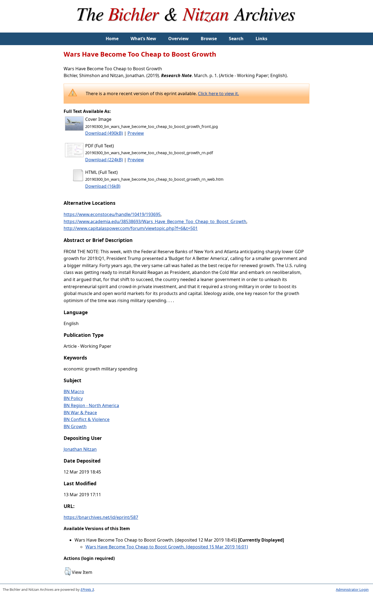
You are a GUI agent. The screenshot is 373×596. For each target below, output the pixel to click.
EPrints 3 (87, 589)
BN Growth (75, 426)
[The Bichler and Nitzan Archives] (186, 29)
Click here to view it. (218, 93)
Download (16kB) (102, 186)
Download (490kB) (104, 133)
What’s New (143, 39)
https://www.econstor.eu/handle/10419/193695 (112, 214)
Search (236, 39)
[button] (67, 571)
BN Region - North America (91, 405)
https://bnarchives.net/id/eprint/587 (101, 517)
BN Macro (74, 391)
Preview (136, 133)
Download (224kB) (104, 160)
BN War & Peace (80, 413)
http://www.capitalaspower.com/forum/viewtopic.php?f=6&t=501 (131, 228)
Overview (178, 39)
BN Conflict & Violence (86, 419)
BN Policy (73, 398)
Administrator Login (352, 589)
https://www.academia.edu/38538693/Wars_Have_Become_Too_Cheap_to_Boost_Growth (155, 221)
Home (112, 39)
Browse (209, 39)
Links (261, 39)
